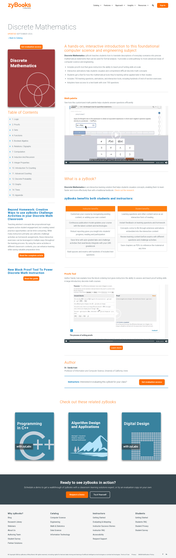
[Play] (66, 162)
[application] (116, 135)
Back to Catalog (16, 38)
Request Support (100, 539)
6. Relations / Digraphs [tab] (21, 146)
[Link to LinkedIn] (166, 554)
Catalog (96, 5)
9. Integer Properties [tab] (20, 163)
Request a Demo (77, 494)
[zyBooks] (19, 5)
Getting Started (99, 517)
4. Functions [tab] (17, 135)
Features (107, 5)
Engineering (55, 522)
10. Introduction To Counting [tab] (24, 168)
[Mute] (166, 162)
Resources (142, 5)
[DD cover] (141, 436)
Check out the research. (124, 190)
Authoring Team (14, 534)
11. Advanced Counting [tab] (21, 173)
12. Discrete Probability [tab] (21, 179)
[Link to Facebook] (163, 554)
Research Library (15, 522)
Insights (130, 5)
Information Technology (60, 534)
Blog (10, 517)
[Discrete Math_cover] (31, 78)
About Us (11, 530)
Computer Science (58, 517)
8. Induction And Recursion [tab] (23, 157)
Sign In (162, 5)
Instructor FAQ (99, 530)
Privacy (134, 554)
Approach (119, 5)
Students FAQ (141, 522)
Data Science (55, 530)
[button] (153, 5)
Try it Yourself (100, 494)
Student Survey (14, 539)
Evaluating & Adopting (102, 522)
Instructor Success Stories (104, 526)
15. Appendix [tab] (17, 195)
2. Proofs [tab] (16, 124)
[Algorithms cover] (88, 436)
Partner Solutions (15, 543)
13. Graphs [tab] (16, 184)
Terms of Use (125, 554)
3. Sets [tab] (15, 130)
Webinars (12, 526)
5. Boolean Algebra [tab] (20, 141)
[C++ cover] (34, 436)
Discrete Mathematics (42, 27)
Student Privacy (141, 526)
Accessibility (98, 534)
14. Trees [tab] (16, 190)
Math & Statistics (57, 526)
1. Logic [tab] (15, 119)
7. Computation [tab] (18, 152)
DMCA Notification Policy (146, 554)
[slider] (111, 162)
